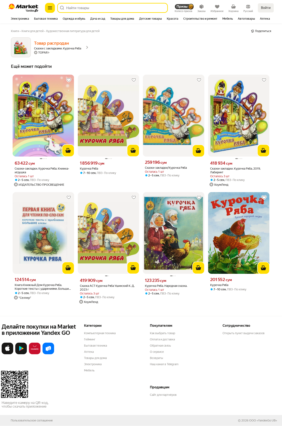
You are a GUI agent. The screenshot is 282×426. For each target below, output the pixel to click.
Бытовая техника (95, 345)
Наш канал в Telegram (164, 364)
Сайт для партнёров (163, 394)
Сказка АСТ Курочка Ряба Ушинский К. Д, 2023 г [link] (107, 287)
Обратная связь (160, 345)
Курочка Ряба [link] (89, 168)
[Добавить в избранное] (69, 80)
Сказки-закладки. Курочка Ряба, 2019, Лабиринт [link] (235, 170)
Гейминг (89, 339)
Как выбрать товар (162, 333)
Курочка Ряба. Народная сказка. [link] (166, 285)
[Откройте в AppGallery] (34, 353)
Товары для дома (95, 358)
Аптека (89, 351)
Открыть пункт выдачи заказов (244, 333)
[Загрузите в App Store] (7, 353)
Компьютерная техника (100, 333)
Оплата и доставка (162, 339)
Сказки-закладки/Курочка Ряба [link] (166, 167)
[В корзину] (68, 150)
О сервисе (157, 351)
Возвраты (156, 358)
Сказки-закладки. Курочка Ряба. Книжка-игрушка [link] (42, 170)
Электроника (93, 364)
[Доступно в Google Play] (21, 353)
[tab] (20, 19)
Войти (266, 8)
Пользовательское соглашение (32, 420)
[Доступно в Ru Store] (48, 353)
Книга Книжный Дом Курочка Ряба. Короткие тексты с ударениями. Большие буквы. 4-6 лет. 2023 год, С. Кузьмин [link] (42, 287)
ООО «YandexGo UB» (263, 420)
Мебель (89, 370)
